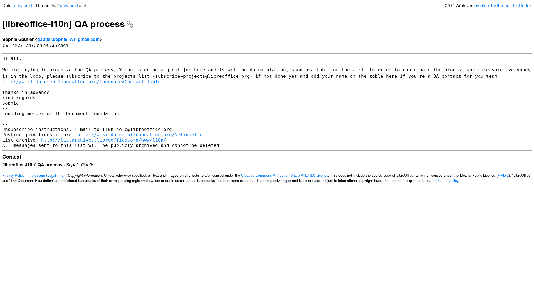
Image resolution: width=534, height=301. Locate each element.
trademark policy (445, 180)
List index (522, 5)
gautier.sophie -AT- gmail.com (68, 39)
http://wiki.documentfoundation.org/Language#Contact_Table (81, 81)
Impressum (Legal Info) (46, 175)
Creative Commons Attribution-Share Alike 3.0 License (284, 175)
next (28, 5)
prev (18, 5)
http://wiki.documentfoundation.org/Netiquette (139, 134)
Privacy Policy (13, 175)
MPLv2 (503, 175)
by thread (500, 5)
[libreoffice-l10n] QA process (63, 23)
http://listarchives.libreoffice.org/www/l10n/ (103, 140)
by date (481, 5)
